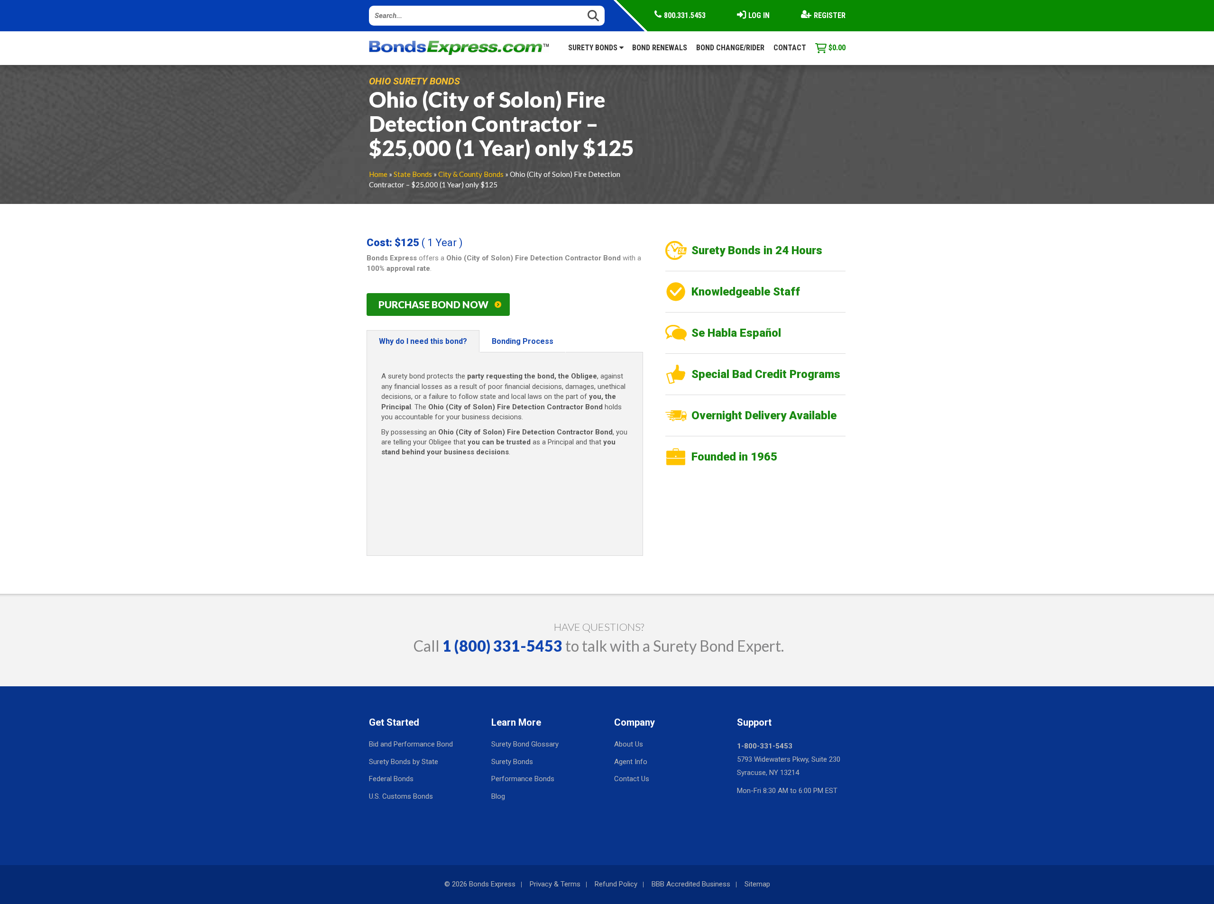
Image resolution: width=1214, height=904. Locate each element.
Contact (789, 47)
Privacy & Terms (555, 884)
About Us (628, 744)
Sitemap (757, 884)
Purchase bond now (433, 304)
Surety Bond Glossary (525, 744)
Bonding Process (522, 341)
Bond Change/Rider (730, 47)
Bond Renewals (659, 47)
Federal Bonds (391, 779)
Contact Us (631, 779)
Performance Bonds (522, 779)
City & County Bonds (471, 174)
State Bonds (413, 174)
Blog (498, 796)
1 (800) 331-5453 (502, 645)
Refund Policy (616, 884)
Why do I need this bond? (423, 341)
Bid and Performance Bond (411, 744)
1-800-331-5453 (764, 746)
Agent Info (630, 761)
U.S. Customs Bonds (401, 796)
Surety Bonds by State (403, 761)
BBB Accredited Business (691, 884)
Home (378, 174)
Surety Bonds (593, 47)
